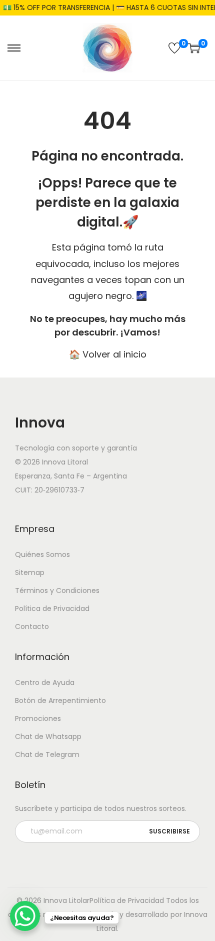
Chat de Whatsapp (48, 737)
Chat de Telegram (47, 755)
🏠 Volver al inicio (107, 354)
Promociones (38, 719)
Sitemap (29, 573)
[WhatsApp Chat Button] (25, 916)
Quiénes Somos (42, 555)
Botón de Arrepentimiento (60, 701)
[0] (174, 48)
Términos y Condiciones (57, 591)
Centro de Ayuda (44, 683)
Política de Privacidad (52, 609)
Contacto (32, 627)
